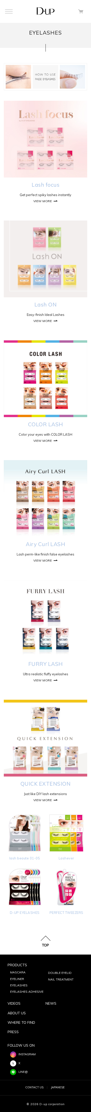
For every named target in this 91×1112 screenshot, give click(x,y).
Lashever (66, 858)
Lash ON (45, 304)
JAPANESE (58, 1087)
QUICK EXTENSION (45, 783)
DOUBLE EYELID (60, 973)
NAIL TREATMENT (61, 979)
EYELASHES (19, 985)
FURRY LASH (45, 664)
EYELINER (17, 979)
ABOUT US (17, 1013)
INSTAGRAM (27, 1054)
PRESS (13, 1032)
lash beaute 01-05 (24, 858)
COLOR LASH (45, 424)
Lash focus (45, 184)
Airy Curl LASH (45, 544)
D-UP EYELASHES (25, 913)
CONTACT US (34, 1087)
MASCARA (18, 972)
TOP (45, 945)
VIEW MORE (42, 201)
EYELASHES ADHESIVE (26, 991)
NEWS (51, 1003)
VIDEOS (14, 1003)
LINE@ (23, 1072)
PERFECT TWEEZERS (66, 913)
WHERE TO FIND (21, 1022)
